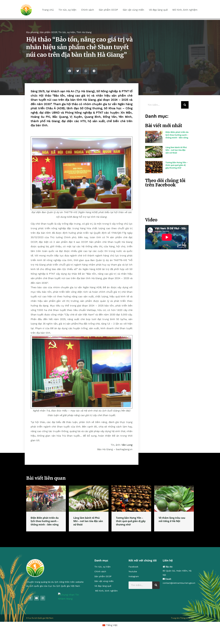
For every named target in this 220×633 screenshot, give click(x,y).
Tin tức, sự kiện (66, 32)
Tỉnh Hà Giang (83, 32)
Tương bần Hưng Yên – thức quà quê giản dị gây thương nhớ (177, 165)
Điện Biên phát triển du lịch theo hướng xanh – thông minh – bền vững (177, 135)
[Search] (185, 105)
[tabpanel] (46, 508)
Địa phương (32, 32)
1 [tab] (110, 535)
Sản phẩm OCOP (48, 32)
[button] (69, 71)
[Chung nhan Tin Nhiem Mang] (71, 596)
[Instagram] (42, 598)
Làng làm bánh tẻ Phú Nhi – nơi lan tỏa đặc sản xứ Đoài (176, 150)
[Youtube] (36, 598)
